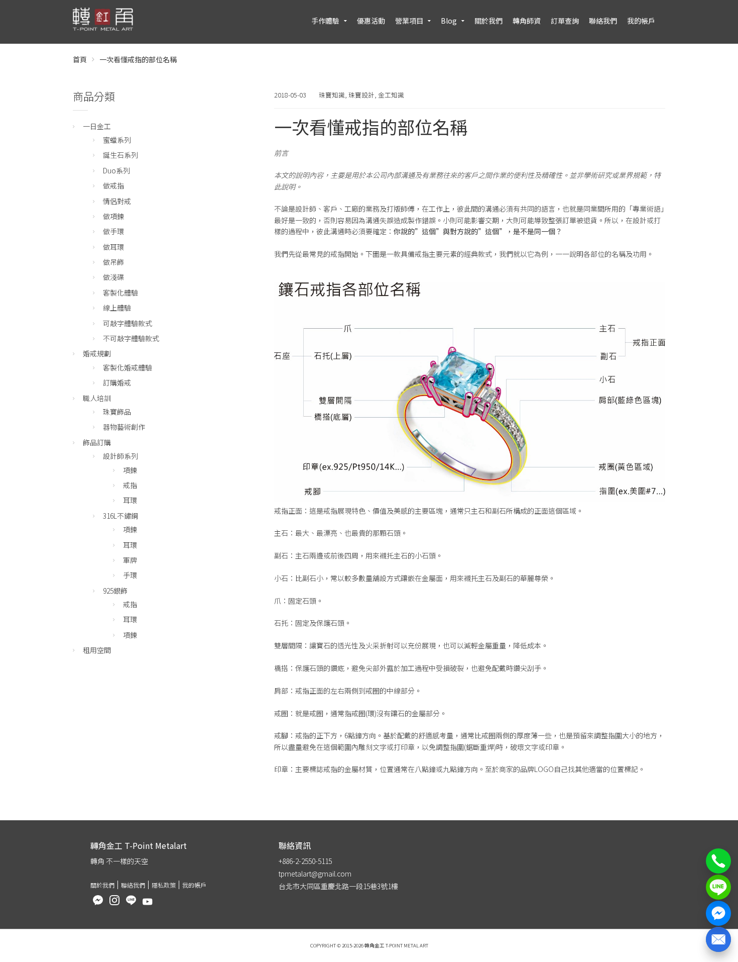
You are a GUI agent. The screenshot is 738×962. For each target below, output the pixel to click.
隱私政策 (164, 885)
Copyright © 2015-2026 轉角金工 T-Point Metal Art (369, 945)
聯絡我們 (603, 21)
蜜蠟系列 (117, 140)
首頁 (80, 59)
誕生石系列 (120, 155)
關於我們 (488, 21)
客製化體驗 (120, 292)
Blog (449, 21)
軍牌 (130, 560)
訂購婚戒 (117, 382)
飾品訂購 (97, 442)
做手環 (113, 231)
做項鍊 (113, 216)
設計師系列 (120, 456)
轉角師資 (527, 21)
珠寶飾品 (117, 412)
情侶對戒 (117, 201)
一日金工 (97, 126)
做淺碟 (113, 277)
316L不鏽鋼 (120, 516)
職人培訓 (97, 398)
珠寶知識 (332, 95)
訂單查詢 (565, 21)
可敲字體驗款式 (127, 323)
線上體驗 (117, 308)
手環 (130, 575)
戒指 (130, 485)
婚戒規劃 (97, 353)
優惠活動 (371, 21)
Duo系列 (116, 170)
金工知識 (391, 95)
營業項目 (409, 21)
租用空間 (97, 650)
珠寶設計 (361, 95)
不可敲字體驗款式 (131, 338)
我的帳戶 (641, 21)
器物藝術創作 (124, 427)
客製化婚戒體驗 (127, 367)
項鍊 (130, 470)
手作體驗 (325, 21)
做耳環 (113, 247)
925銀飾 (115, 591)
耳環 (130, 500)
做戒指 (113, 185)
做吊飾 (113, 262)
